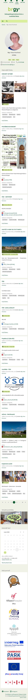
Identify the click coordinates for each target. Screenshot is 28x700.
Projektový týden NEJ (8, 338)
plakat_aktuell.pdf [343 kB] (10, 399)
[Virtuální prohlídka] (14, 518)
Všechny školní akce (7, 562)
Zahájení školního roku (7, 559)
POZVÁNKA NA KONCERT (9, 126)
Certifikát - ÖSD (6, 369)
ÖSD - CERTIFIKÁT (7, 197)
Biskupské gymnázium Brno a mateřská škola (14, 15)
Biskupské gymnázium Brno (15, 696)
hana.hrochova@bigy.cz (9, 64)
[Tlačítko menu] (3, 21)
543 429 (21, 62)
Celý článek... (5, 120)
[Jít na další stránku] (25, 502)
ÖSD (3, 281)
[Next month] (23, 532)
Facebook (6, 691)
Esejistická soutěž (7, 464)
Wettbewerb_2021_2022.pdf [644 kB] (13, 446)
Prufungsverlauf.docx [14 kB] (11, 324)
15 (22, 502)
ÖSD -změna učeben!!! (8, 308)
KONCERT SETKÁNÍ (7, 74)
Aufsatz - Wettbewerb (8, 414)
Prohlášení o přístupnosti (11, 694)
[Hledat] (7, 21)
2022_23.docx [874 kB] (9, 264)
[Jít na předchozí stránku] (2, 502)
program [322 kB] (8, 355)
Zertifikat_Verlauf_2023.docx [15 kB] (13, 215)
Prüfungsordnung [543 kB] (10, 213)
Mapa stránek (22, 694)
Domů (3, 24)
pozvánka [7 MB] (8, 180)
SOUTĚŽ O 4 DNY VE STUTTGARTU (11, 229)
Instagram (14, 691)
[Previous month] (20, 532)
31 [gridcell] (5, 552)
